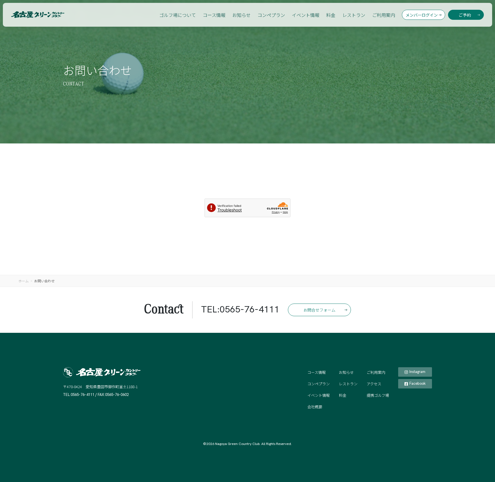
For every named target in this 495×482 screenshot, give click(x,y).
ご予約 (465, 15)
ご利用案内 (383, 14)
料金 (330, 14)
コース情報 (214, 14)
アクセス (374, 383)
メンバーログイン (422, 15)
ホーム (23, 280)
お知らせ (241, 14)
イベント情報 (305, 14)
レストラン (353, 14)
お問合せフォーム (319, 310)
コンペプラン (271, 14)
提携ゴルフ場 (378, 395)
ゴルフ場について (177, 14)
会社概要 (314, 406)
